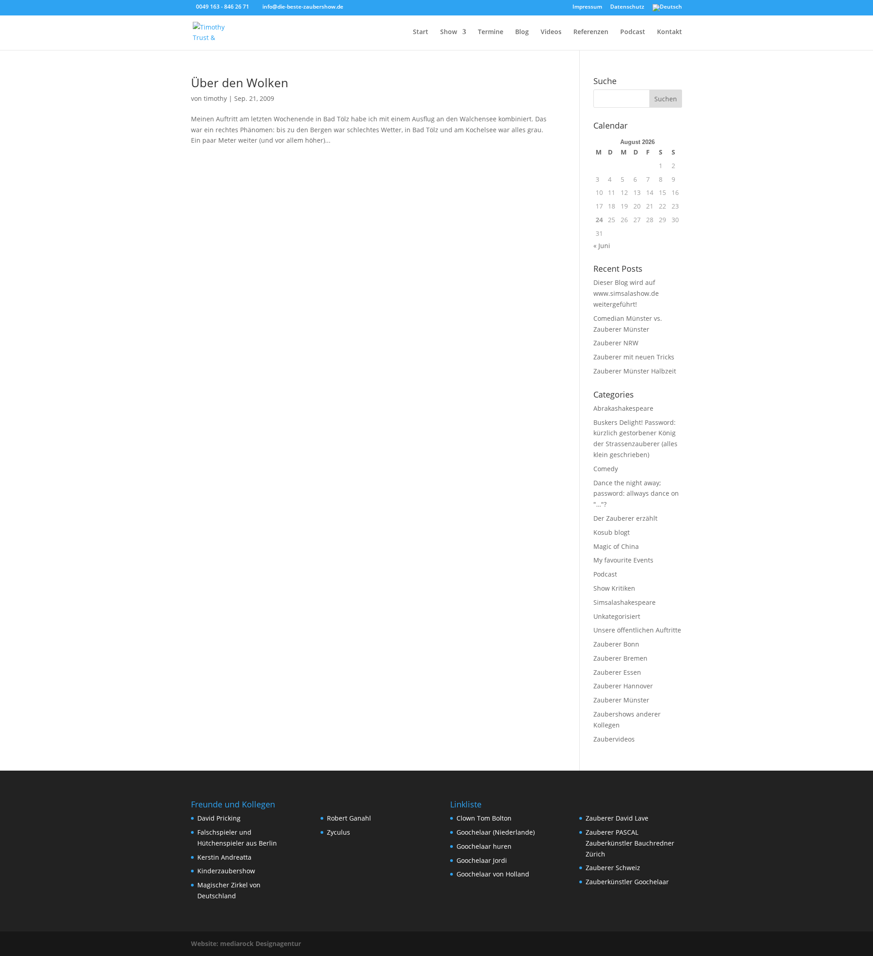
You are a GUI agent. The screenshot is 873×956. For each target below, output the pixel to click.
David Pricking (219, 818)
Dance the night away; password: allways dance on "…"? (636, 493)
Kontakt (669, 32)
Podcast (632, 32)
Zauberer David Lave (617, 818)
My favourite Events (623, 560)
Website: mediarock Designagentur (246, 943)
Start (420, 32)
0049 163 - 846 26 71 (222, 6)
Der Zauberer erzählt (625, 518)
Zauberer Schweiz (613, 867)
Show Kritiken (614, 588)
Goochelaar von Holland (493, 874)
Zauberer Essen (617, 672)
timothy (215, 98)
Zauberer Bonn (616, 644)
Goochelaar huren (484, 846)
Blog (522, 32)
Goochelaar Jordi (482, 860)
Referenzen (590, 32)
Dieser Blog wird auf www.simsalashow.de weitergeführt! (626, 293)
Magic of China (616, 546)
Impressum (587, 7)
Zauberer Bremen (620, 658)
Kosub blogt (611, 532)
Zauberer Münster (621, 700)
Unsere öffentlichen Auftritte (637, 630)
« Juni (601, 245)
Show (448, 32)
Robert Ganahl (349, 818)
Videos (551, 32)
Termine (490, 32)
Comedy (605, 468)
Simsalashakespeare (624, 602)
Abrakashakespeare (623, 408)
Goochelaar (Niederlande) (496, 832)
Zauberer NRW (615, 343)
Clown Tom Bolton (484, 818)
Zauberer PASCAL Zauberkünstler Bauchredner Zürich (630, 843)
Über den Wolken (239, 83)
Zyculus (338, 832)
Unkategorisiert (616, 616)
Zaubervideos (614, 739)
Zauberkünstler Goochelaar (627, 881)
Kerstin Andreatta (224, 857)
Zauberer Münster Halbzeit (634, 371)
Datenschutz (627, 7)
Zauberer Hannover (623, 686)
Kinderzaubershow (226, 870)
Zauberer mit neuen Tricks (633, 357)
